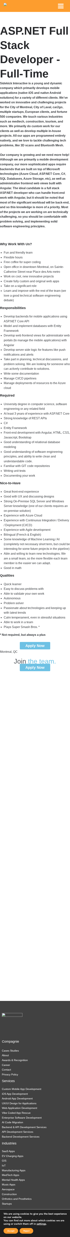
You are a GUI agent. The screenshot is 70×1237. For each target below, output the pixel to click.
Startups (7, 1203)
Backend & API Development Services (24, 1127)
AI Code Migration (12, 1122)
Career (6, 1064)
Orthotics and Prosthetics (17, 1198)
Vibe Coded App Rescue (16, 1112)
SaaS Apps (8, 1151)
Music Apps (8, 1184)
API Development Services (18, 1131)
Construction (9, 1194)
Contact (6, 1069)
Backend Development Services (20, 1136)
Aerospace (8, 1189)
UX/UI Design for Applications (19, 1103)
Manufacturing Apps (13, 1170)
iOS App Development (15, 1093)
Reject (26, 1230)
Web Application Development (19, 1107)
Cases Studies (10, 1050)
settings (41, 1224)
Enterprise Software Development (22, 1117)
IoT (4, 1165)
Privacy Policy (10, 1074)
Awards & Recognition (15, 1060)
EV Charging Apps (12, 1156)
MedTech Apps (10, 1175)
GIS (4, 1160)
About (5, 1055)
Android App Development (17, 1098)
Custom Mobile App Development (21, 1088)
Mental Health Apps (13, 1179)
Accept (10, 1230)
